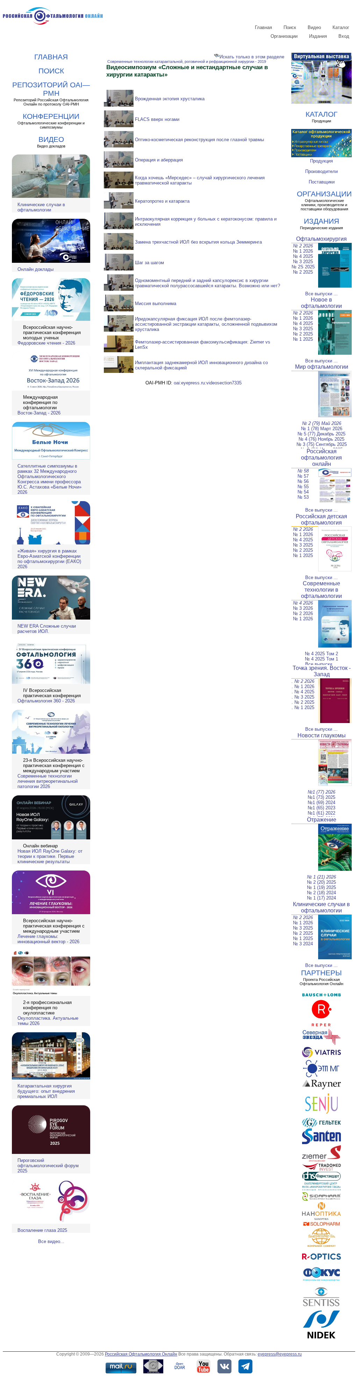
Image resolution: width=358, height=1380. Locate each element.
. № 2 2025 (303, 702)
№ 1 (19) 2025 (321, 887)
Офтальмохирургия (321, 239)
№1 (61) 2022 (321, 813)
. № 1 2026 (303, 686)
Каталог (340, 27)
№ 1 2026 (303, 251)
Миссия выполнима (155, 303)
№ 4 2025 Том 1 (321, 659)
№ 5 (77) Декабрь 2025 (321, 433)
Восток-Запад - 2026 (38, 413)
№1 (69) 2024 (321, 802)
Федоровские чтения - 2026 (46, 343)
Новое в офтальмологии (321, 303)
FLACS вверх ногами (157, 119)
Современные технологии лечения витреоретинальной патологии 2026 (47, 781)
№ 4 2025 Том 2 (321, 653)
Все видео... (51, 1241)
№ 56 (303, 481)
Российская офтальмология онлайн (321, 457)
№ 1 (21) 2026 (321, 877)
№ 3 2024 (303, 943)
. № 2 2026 (303, 681)
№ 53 (303, 497)
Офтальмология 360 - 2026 (46, 700)
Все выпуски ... (321, 293)
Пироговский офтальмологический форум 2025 (48, 1165)
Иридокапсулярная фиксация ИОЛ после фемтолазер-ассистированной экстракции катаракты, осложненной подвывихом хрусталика (206, 324)
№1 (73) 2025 (321, 797)
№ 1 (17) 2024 (321, 898)
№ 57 (303, 476)
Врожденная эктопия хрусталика (170, 98)
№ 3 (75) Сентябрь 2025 (321, 444)
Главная (263, 27)
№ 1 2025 (303, 339)
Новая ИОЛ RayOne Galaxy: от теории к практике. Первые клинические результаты (50, 856)
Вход (343, 36)
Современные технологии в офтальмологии (321, 589)
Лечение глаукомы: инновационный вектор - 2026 (48, 939)
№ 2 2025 (303, 272)
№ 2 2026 (303, 245)
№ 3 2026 (303, 608)
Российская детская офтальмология (321, 519)
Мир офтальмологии (321, 367)
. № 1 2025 (303, 707)
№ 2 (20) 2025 (321, 882)
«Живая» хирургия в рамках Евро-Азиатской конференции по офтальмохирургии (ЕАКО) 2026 (49, 558)
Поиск (290, 27)
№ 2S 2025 (303, 266)
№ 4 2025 (303, 256)
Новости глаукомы (322, 735)
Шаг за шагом (149, 262)
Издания (318, 36)
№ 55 (303, 486)
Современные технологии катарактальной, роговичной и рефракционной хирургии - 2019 (186, 61)
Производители (321, 171)
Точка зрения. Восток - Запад (322, 671)
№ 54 (303, 491)
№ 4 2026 (303, 603)
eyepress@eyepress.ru (280, 1354)
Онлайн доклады (35, 269)
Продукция (321, 161)
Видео (314, 27)
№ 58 (303, 471)
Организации (284, 36)
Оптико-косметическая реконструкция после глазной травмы (199, 139)
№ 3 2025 (303, 261)
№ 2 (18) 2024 (321, 892)
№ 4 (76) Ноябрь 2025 (321, 439)
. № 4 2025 (303, 691)
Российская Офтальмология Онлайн (141, 1354)
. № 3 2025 (303, 697)
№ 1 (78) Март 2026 (321, 428)
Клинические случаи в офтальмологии (41, 207)
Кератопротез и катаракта (162, 201)
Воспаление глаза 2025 (42, 1230)
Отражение (321, 820)
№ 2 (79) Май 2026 (321, 423)
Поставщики (322, 182)
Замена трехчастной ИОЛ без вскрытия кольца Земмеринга (198, 242)
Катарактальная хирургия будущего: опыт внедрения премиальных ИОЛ (46, 1091)
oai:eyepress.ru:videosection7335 (208, 382)
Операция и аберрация (159, 159)
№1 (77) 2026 (321, 792)
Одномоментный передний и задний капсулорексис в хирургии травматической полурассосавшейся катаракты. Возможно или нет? (207, 283)
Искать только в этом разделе (252, 56)
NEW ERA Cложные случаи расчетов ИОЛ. (46, 628)
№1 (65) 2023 (321, 807)
